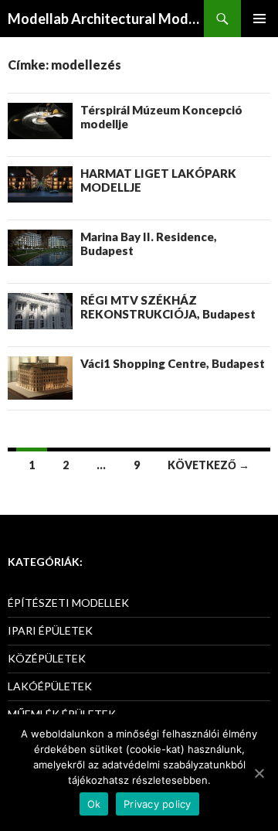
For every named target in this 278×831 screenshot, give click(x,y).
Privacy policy (158, 804)
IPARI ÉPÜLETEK (50, 630)
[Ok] (258, 773)
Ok (94, 804)
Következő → (208, 465)
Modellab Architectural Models (106, 18)
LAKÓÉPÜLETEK (50, 686)
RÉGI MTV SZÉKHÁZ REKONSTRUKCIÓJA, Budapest (168, 307)
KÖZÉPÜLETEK (47, 658)
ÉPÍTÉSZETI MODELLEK (68, 602)
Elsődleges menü (259, 18)
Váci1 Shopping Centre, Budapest (172, 363)
